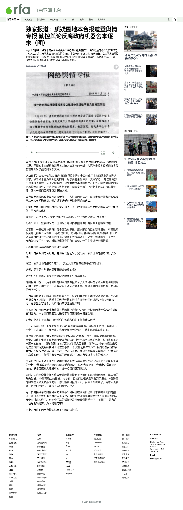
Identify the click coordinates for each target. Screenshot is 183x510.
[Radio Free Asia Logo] (33, 8)
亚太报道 (28, 19)
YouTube (97, 439)
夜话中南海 (42, 477)
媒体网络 (13, 474)
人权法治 (13, 466)
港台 (11, 458)
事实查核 (101, 19)
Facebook (98, 443)
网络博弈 (41, 466)
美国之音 (125, 477)
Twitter (96, 447)
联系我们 (125, 447)
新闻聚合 (97, 450)
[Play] (32, 152)
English (69, 474)
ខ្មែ (66, 458)
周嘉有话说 (42, 485)
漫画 (91, 19)
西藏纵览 (41, 474)
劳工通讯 (41, 458)
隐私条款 (125, 458)
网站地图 (125, 466)
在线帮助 (125, 443)
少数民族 (13, 477)
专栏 (73, 19)
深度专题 (54, 19)
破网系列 (125, 450)
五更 (39, 439)
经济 (11, 450)
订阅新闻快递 (99, 458)
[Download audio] (114, 152)
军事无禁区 (42, 454)
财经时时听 (42, 450)
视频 (82, 19)
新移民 (40, 470)
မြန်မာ (68, 447)
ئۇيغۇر (68, 466)
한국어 (68, 450)
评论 (64, 19)
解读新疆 (41, 447)
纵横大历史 (42, 493)
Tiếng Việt (70, 470)
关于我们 (125, 439)
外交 (11, 447)
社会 (11, 470)
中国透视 (41, 481)
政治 (11, 454)
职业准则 (125, 454)
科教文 (12, 462)
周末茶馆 (41, 489)
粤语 (67, 443)
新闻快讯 (41, 19)
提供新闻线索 (99, 462)
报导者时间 (42, 443)
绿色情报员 (42, 462)
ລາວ (67, 454)
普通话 (68, 439)
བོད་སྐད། (68, 462)
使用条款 (125, 462)
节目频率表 (98, 454)
